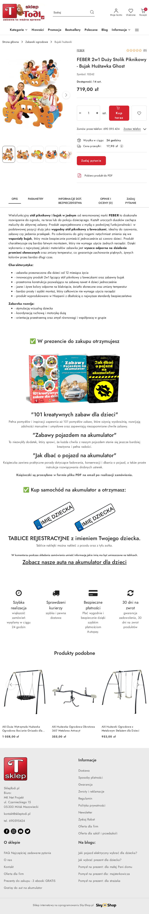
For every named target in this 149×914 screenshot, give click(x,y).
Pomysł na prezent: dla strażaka (99, 881)
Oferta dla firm (88, 826)
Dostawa (84, 770)
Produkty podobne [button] (74, 653)
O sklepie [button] (12, 842)
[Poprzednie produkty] (10, 684)
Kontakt (9, 867)
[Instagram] (13, 831)
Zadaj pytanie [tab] (130, 201)
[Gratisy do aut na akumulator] (74, 517)
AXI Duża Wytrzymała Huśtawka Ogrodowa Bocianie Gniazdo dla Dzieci (22, 728)
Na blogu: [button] (87, 842)
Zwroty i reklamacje (91, 791)
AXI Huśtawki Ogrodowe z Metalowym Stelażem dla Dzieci (120, 728)
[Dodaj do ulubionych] (139, 113)
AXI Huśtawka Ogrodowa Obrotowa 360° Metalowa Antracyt (73, 728)
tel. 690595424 (14, 820)
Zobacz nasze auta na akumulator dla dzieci (75, 562)
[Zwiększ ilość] (97, 113)
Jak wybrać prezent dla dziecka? (99, 860)
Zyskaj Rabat (86, 819)
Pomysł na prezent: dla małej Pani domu (105, 867)
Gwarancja (85, 784)
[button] (121, 30)
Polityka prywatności (91, 805)
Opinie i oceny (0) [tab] (106, 201)
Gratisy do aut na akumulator (23, 888)
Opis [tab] (15, 199)
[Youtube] (20, 831)
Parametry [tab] (35, 199)
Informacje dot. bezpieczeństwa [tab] (70, 201)
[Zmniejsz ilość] (80, 113)
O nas (8, 860)
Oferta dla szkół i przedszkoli (97, 833)
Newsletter (85, 812)
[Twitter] (27, 831)
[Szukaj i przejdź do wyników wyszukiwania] (92, 12)
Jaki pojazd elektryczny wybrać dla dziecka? (107, 853)
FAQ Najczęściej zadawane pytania (27, 853)
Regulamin (85, 798)
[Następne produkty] (138, 684)
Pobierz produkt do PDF (99, 175)
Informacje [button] (87, 760)
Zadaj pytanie (91, 161)
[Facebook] (6, 831)
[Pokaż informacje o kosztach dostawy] (122, 146)
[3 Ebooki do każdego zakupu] (74, 379)
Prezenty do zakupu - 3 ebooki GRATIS (29, 881)
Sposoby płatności (90, 777)
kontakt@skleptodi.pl (17, 814)
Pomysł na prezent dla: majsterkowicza (104, 874)
